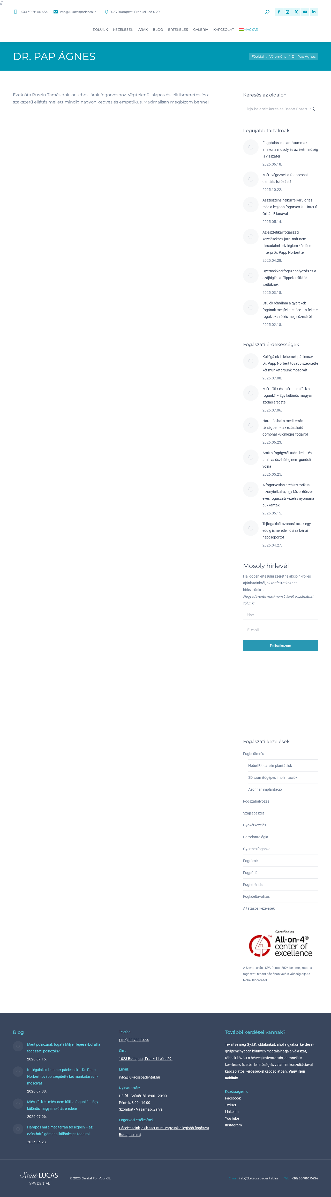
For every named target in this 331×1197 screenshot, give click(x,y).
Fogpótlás (251, 873)
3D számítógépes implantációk (272, 777)
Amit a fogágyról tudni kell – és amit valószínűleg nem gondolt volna (287, 459)
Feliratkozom (280, 646)
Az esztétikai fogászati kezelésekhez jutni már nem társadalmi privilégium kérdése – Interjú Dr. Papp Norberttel (288, 242)
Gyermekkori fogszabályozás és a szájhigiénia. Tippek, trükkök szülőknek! (289, 278)
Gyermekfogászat (257, 849)
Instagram (233, 1125)
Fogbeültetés (253, 754)
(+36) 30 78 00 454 (33, 12)
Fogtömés (251, 861)
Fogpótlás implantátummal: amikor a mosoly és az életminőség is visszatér (290, 149)
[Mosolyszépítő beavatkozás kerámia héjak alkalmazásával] (253, 675)
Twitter (230, 1105)
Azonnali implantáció (265, 789)
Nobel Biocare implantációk (270, 766)
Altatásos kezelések (259, 908)
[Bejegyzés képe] (251, 147)
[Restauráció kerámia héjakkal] (293, 675)
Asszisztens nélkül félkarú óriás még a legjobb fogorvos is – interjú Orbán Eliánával (289, 207)
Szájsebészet (253, 813)
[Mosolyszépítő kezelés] (253, 715)
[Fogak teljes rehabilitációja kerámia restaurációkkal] (253, 695)
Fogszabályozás (256, 801)
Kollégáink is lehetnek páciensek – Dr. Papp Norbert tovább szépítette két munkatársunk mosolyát (290, 363)
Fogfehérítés (253, 884)
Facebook (233, 1098)
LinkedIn (232, 1112)
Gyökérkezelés (254, 825)
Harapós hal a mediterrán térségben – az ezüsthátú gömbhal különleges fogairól (285, 427)
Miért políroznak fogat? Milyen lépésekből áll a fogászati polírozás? (63, 1047)
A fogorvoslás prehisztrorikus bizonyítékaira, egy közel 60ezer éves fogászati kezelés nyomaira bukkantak (288, 495)
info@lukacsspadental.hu (79, 12)
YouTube (232, 1118)
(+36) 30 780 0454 (134, 1040)
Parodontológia (255, 837)
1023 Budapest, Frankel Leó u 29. (135, 12)
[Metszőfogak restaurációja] (273, 695)
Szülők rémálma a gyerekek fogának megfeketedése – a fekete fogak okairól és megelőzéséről (290, 310)
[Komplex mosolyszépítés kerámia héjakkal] (273, 675)
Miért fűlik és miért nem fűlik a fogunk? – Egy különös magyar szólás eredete (287, 395)
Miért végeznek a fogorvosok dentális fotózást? (285, 178)
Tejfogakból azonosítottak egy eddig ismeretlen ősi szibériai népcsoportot (286, 530)
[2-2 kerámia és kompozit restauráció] (293, 695)
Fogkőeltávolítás (256, 896)
